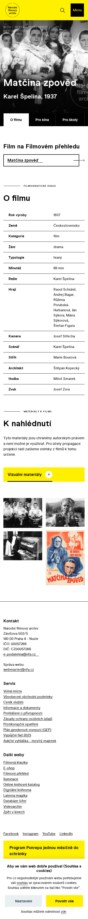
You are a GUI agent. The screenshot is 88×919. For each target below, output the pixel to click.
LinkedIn (66, 833)
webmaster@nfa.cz (18, 669)
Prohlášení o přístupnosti (22, 713)
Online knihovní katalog (21, 784)
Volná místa (12, 691)
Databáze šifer (14, 800)
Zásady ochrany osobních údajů (27, 718)
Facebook (11, 833)
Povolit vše (64, 901)
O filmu (16, 119)
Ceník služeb (13, 702)
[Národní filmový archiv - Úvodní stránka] (12, 10)
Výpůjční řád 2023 (17, 735)
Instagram (30, 833)
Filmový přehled (16, 773)
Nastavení (23, 901)
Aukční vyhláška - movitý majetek (29, 740)
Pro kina (42, 119)
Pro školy (70, 119)
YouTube (49, 833)
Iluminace (10, 779)
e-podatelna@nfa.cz (19, 654)
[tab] (29, 474)
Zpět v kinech (14, 811)
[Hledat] (62, 10)
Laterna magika (15, 795)
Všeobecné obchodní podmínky (28, 696)
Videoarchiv (12, 806)
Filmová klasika (15, 762)
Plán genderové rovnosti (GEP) (27, 729)
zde (63, 911)
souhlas (22, 883)
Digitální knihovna (17, 789)
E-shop (9, 768)
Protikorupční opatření (20, 724)
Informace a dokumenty (21, 707)
